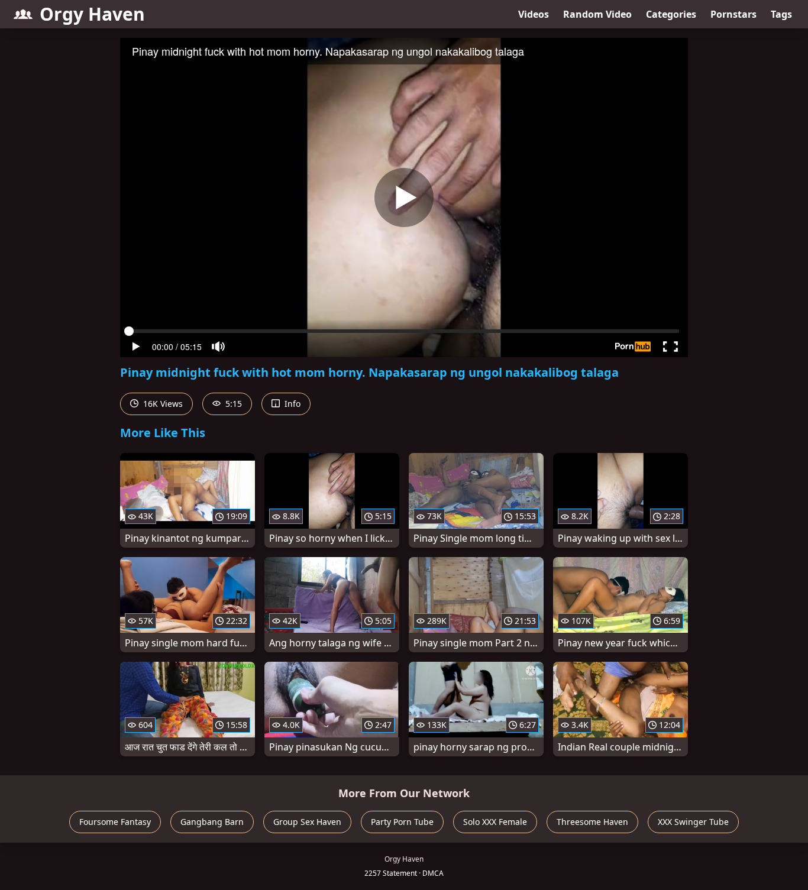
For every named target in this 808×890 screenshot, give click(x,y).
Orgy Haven (92, 14)
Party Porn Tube (402, 821)
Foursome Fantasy (115, 821)
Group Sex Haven (307, 821)
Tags (781, 14)
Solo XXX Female (495, 821)
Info (291, 403)
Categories (671, 14)
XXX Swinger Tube (693, 821)
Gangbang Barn (212, 821)
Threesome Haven (592, 821)
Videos (533, 14)
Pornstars (733, 14)
